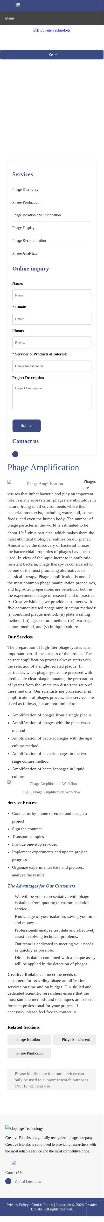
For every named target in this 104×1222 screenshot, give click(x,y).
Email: (19, 307)
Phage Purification (30, 1053)
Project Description (28, 378)
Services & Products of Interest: (39, 354)
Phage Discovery (25, 189)
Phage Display (23, 228)
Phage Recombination (29, 240)
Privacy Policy (18, 1205)
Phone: (18, 330)
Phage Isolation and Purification (67, 117)
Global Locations (28, 1181)
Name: (17, 283)
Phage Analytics (24, 253)
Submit (27, 426)
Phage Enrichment (76, 1039)
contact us (67, 1012)
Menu (9, 18)
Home (13, 117)
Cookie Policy (42, 1205)
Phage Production (25, 202)
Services (30, 117)
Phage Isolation (28, 1039)
